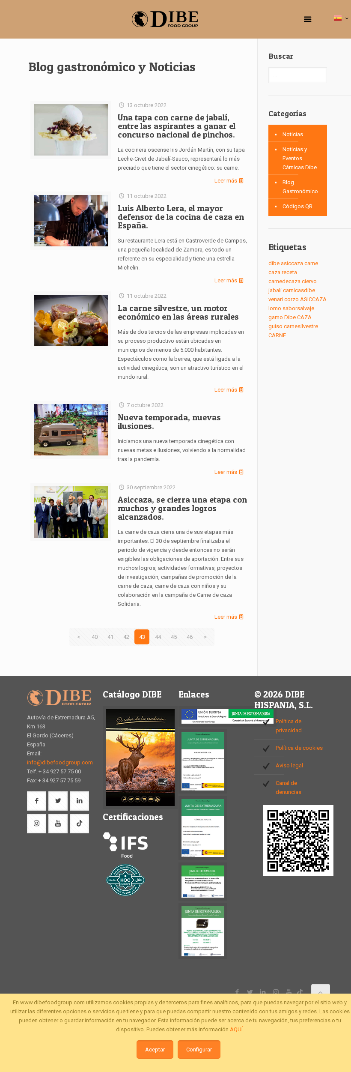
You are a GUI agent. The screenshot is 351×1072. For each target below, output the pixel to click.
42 (126, 637)
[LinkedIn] (263, 992)
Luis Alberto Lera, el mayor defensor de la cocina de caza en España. (181, 217)
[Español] (342, 19)
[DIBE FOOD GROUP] (165, 19)
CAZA (304, 317)
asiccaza (292, 263)
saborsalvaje (298, 308)
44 (158, 637)
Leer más (225, 180)
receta (289, 272)
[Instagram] (275, 992)
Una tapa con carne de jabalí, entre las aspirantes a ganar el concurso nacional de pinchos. (176, 126)
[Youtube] (288, 992)
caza (274, 272)
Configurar (199, 1049)
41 (110, 637)
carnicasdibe (299, 290)
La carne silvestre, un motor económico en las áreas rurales (178, 312)
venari (275, 299)
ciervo (309, 281)
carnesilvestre (301, 326)
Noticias (293, 134)
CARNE (277, 335)
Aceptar (155, 1049)
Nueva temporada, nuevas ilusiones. (169, 421)
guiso (275, 326)
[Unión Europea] (227, 725)
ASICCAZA (313, 299)
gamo (275, 317)
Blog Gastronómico (300, 187)
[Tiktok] (300, 992)
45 (174, 637)
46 (190, 637)
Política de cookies (299, 748)
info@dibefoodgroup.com (60, 762)
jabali (275, 290)
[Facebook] (237, 992)
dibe (274, 263)
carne (311, 263)
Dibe (290, 317)
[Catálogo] (140, 807)
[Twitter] (250, 992)
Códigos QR (297, 206)
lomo (274, 308)
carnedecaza (284, 281)
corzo (291, 299)
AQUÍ (236, 1029)
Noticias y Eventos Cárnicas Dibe (300, 158)
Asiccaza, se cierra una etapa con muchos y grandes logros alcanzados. (182, 508)
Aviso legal (289, 765)
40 (95, 637)
